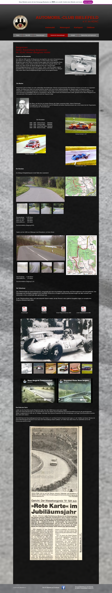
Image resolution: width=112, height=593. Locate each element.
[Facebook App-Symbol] (63, 587)
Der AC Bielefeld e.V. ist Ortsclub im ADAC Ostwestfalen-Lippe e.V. (84, 587)
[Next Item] (62, 189)
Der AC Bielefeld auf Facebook (50, 587)
